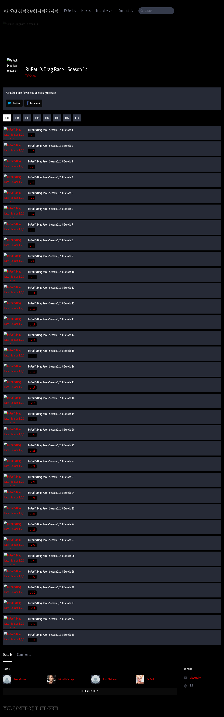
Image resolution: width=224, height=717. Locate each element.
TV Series (70, 11)
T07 (47, 118)
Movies (85, 11)
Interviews (103, 11)
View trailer (195, 677)
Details (7, 655)
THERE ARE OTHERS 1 (90, 691)
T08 (57, 118)
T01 (7, 118)
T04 (17, 118)
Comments (24, 655)
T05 (27, 118)
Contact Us (126, 11)
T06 (37, 118)
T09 (67, 118)
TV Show (30, 76)
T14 (77, 118)
